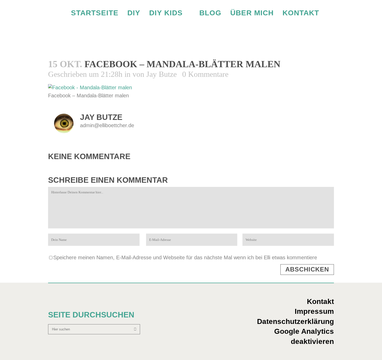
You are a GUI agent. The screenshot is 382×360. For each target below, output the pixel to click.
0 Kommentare (205, 74)
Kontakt (320, 301)
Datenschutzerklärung (295, 321)
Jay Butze (161, 74)
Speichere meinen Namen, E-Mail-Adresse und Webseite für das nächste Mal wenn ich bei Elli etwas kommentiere (185, 257)
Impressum (314, 311)
